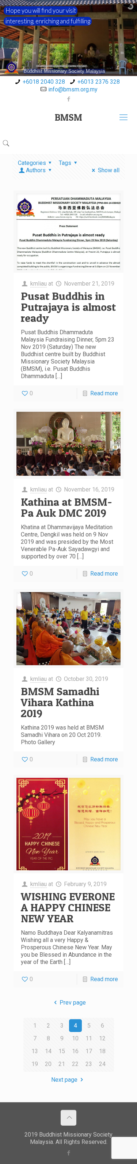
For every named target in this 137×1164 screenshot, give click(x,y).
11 (88, 1038)
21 (61, 1064)
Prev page (72, 1002)
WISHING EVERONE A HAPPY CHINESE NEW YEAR (68, 907)
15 (61, 1051)
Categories (32, 162)
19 (34, 1064)
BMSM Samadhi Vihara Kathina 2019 (60, 702)
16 (75, 1051)
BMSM (68, 117)
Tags (65, 162)
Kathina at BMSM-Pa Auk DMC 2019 (66, 507)
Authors (36, 170)
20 (48, 1064)
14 (48, 1051)
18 (102, 1051)
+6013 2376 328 (98, 81)
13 (34, 1051)
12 (102, 1038)
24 (102, 1064)
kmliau (38, 283)
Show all (108, 170)
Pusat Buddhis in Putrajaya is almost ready (68, 306)
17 (88, 1051)
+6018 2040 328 (44, 81)
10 (75, 1038)
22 (75, 1064)
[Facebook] (68, 99)
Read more (104, 393)
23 (88, 1064)
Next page (64, 1079)
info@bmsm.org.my (73, 89)
